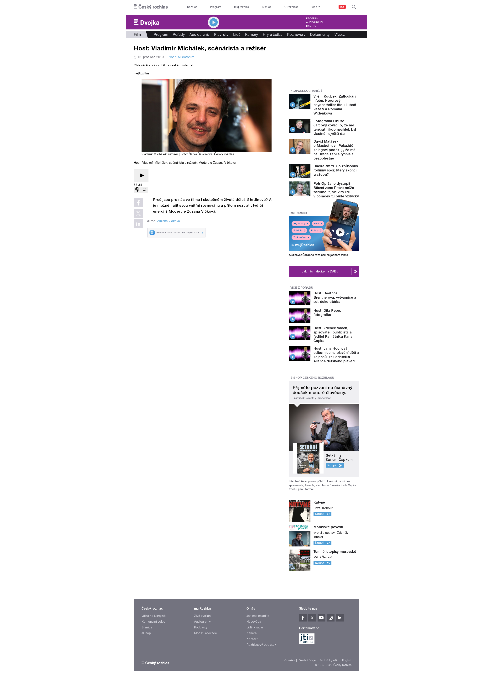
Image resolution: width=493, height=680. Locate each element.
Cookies (289, 660)
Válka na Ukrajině (154, 616)
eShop (146, 633)
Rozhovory (296, 34)
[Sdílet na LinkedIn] (138, 223)
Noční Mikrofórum (182, 57)
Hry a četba (273, 34)
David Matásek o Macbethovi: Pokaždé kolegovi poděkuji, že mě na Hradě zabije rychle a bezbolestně (334, 149)
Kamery (311, 26)
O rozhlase (291, 6)
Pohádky (298, 230)
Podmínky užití (328, 660)
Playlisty (221, 34)
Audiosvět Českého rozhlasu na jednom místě (318, 254)
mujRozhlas (241, 6)
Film (137, 34)
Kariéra (251, 633)
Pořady (179, 34)
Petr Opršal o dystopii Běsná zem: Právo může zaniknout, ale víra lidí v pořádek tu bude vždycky (336, 189)
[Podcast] (137, 190)
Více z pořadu (301, 287)
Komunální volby (153, 621)
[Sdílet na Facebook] (138, 202)
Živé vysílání (299, 237)
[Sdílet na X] (138, 213)
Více (340, 34)
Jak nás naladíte (257, 616)
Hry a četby (299, 223)
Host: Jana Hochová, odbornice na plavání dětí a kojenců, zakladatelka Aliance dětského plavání (336, 354)
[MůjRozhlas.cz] (141, 74)
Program (215, 6)
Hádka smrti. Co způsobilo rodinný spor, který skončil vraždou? (336, 170)
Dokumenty (320, 34)
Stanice (267, 6)
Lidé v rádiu (254, 627)
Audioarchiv (314, 22)
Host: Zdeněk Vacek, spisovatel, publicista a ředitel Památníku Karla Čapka (333, 334)
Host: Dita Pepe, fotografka (327, 312)
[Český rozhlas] (151, 7)
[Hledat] (354, 7)
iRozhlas (192, 6)
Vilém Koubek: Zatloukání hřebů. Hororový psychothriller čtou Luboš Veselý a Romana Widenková (335, 104)
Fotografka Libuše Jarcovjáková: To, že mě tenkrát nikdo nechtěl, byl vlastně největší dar (335, 127)
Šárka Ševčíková (200, 154)
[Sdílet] (144, 190)
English (346, 660)
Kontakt (252, 639)
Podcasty (201, 627)
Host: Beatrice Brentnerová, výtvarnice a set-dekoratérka (335, 297)
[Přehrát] (141, 175)
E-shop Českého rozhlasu (312, 377)
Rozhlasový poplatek (261, 645)
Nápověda (253, 621)
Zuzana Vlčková (168, 221)
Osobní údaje (307, 660)
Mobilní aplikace (205, 633)
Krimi (316, 223)
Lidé (237, 34)
